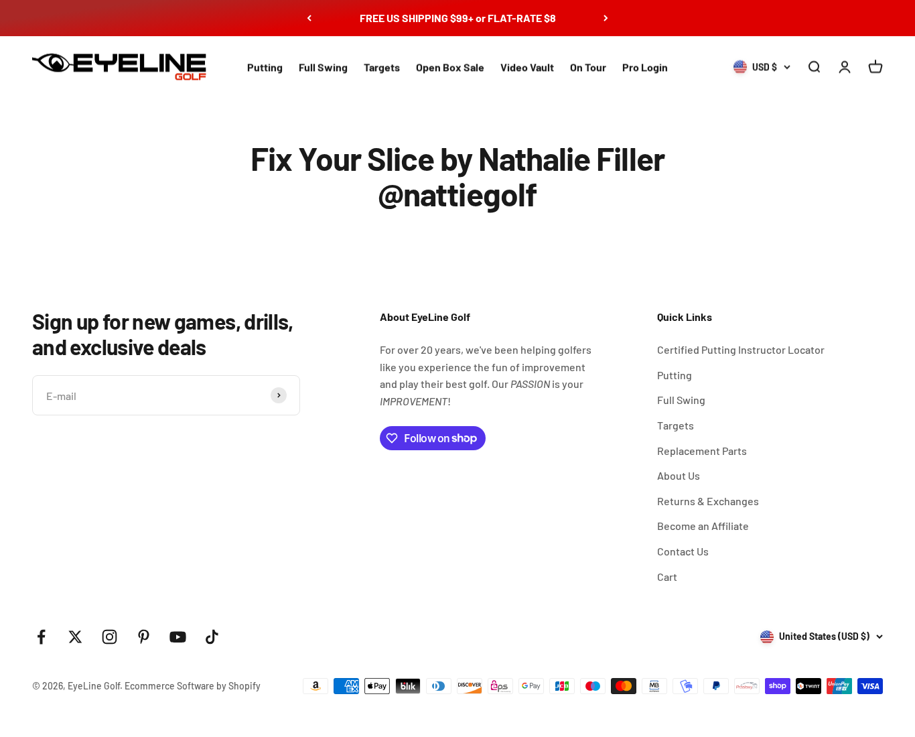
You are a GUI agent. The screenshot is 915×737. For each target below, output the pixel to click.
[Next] (606, 18)
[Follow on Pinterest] (144, 637)
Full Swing (323, 66)
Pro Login (645, 66)
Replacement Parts (702, 450)
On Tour (588, 66)
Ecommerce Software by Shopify (193, 685)
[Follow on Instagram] (109, 637)
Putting (265, 66)
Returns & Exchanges (708, 500)
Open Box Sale (450, 66)
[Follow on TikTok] (212, 637)
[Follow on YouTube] (178, 637)
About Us (678, 475)
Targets (382, 66)
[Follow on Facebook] (41, 637)
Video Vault (527, 66)
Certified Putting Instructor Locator (741, 349)
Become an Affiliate (703, 525)
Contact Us (683, 551)
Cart (667, 576)
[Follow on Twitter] (75, 637)
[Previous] (309, 18)
